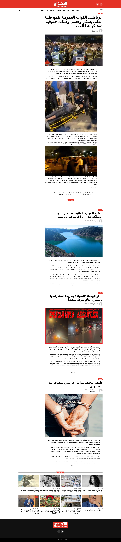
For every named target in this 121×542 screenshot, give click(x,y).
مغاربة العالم (58, 10)
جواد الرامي (92, 221)
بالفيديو (42, 10)
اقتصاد (73, 10)
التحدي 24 (52, 10)
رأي (47, 10)
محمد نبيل (93, 31)
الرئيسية (78, 10)
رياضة (68, 10)
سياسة (64, 10)
